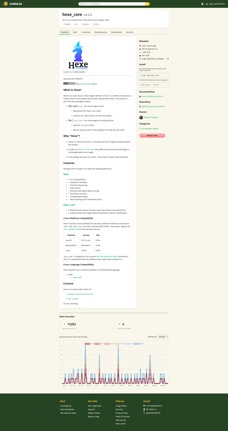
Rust (71, 72)
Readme (65, 32)
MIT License (73, 299)
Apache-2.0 (152, 49)
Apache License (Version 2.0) (80, 294)
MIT (143, 49)
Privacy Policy (122, 413)
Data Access (121, 420)
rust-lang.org (65, 406)
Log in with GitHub (217, 4)
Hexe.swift (77, 277)
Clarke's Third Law (85, 149)
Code (75, 32)
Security (129, 32)
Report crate (152, 135)
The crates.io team (68, 413)
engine (85, 24)
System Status (94, 413)
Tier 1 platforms (70, 229)
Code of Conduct (123, 416)
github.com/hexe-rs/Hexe (153, 106)
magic (67, 24)
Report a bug (93, 416)
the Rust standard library (107, 256)
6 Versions (85, 32)
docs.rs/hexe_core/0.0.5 (152, 96)
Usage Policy (121, 406)
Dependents (116, 32)
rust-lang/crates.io (152, 406)
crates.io (15, 4)
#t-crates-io (149, 409)
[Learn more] (168, 59)
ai (75, 24)
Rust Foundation (67, 409)
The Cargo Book (94, 406)
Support (91, 409)
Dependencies (101, 32)
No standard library (150, 129)
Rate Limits (121, 424)
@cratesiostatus (151, 413)
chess (96, 24)
